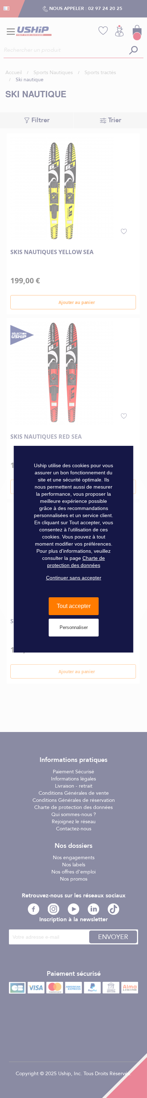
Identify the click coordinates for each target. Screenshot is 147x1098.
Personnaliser (74, 627)
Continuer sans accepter (73, 578)
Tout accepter (74, 606)
